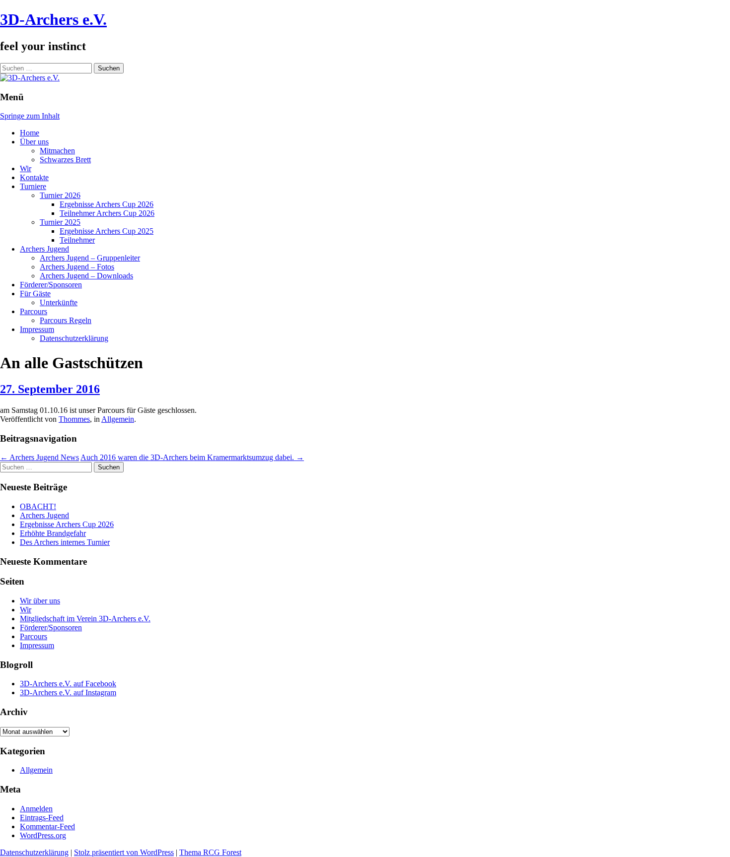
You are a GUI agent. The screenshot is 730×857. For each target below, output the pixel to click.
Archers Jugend (44, 249)
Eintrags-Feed (42, 817)
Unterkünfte (58, 302)
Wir (25, 168)
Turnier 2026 (60, 195)
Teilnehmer (77, 240)
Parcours (33, 311)
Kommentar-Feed (47, 826)
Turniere (33, 186)
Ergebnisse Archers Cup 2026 (106, 204)
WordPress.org (43, 835)
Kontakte (34, 177)
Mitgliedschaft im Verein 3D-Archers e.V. (85, 618)
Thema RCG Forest (210, 852)
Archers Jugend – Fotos (77, 267)
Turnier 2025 (60, 222)
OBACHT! (38, 506)
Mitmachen (57, 150)
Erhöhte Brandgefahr (53, 533)
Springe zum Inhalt (30, 116)
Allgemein (117, 419)
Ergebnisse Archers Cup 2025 (106, 231)
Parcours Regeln (65, 320)
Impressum (37, 329)
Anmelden (36, 808)
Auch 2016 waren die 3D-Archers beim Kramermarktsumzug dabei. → (192, 457)
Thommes (74, 419)
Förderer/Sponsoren (51, 284)
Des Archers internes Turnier (65, 542)
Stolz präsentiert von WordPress (124, 852)
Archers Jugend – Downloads (86, 275)
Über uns (34, 141)
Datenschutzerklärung (74, 338)
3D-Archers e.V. (53, 19)
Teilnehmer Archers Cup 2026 (107, 213)
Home (29, 133)
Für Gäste (35, 293)
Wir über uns (40, 600)
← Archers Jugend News (39, 457)
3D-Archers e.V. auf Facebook (68, 683)
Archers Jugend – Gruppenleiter (90, 258)
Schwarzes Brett (65, 159)
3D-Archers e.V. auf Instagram (68, 692)
